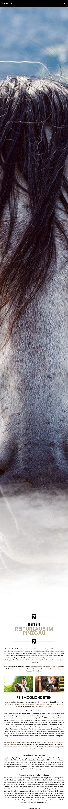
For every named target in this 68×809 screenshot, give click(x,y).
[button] (63, 3)
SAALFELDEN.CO (7, 3)
